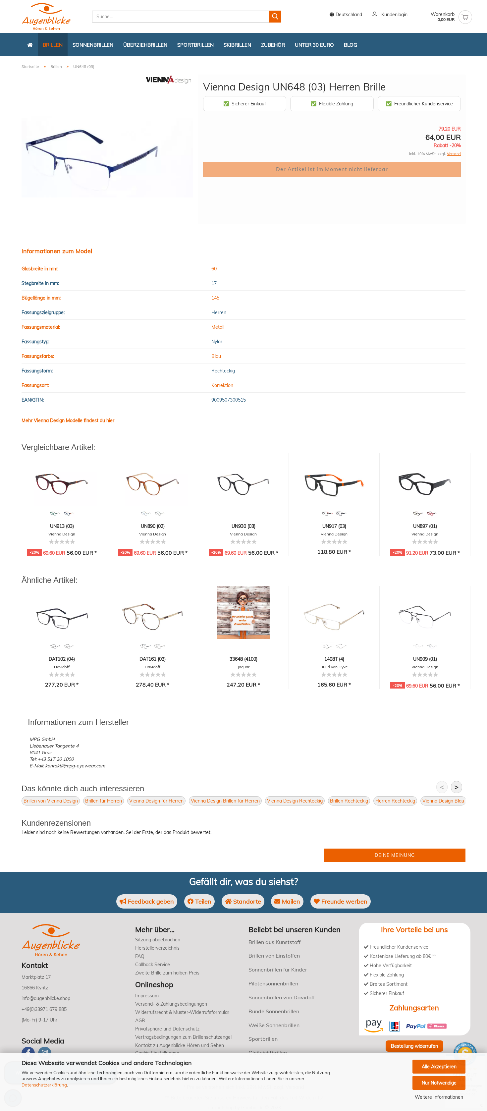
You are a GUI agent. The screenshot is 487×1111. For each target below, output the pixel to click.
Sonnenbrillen (93, 45)
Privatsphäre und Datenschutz (167, 1029)
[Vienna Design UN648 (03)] (107, 149)
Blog (350, 45)
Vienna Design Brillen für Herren (225, 801)
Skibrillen (237, 45)
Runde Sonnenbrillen (273, 1011)
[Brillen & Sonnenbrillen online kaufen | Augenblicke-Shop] (54, 16)
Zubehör (273, 45)
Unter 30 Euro (314, 45)
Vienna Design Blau (443, 801)
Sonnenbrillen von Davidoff (281, 997)
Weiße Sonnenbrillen (273, 1025)
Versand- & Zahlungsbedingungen (171, 1004)
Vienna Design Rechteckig (295, 801)
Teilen (202, 901)
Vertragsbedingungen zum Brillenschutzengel (183, 1037)
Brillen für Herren (103, 801)
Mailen (290, 901)
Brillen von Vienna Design (51, 801)
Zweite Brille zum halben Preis (167, 973)
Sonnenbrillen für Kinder (277, 969)
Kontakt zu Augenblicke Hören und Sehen (179, 1045)
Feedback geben (150, 901)
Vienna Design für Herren (156, 801)
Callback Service (152, 965)
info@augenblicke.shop (46, 998)
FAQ (139, 956)
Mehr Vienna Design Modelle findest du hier (68, 420)
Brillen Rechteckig (349, 801)
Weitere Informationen (439, 1097)
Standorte (246, 901)
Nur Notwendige (439, 1083)
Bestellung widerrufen (414, 1046)
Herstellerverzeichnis (157, 948)
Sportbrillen (195, 45)
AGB (140, 1021)
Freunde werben (343, 901)
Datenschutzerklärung (44, 1084)
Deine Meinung (395, 855)
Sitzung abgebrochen (157, 940)
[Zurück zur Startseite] (30, 44)
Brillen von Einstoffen (274, 955)
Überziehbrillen (145, 45)
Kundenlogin (393, 15)
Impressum (147, 996)
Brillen (53, 45)
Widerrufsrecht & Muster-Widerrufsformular (182, 1012)
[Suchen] (275, 17)
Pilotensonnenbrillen (273, 983)
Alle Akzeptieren (439, 1067)
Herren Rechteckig (395, 801)
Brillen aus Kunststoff (274, 942)
